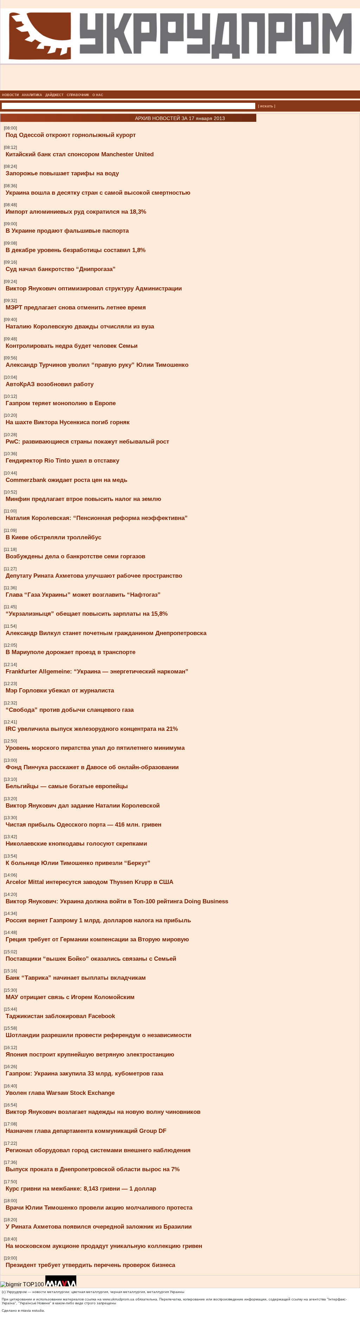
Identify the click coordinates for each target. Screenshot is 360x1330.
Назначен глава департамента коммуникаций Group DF (86, 1130)
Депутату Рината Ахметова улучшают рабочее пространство (94, 575)
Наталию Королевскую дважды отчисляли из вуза (80, 326)
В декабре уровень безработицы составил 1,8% (76, 249)
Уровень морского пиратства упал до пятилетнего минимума (95, 747)
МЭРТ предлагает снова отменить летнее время (76, 307)
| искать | (266, 106)
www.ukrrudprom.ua (118, 1299)
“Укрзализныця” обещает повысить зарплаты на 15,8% (87, 613)
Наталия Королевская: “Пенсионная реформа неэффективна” (97, 517)
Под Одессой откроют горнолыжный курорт (71, 134)
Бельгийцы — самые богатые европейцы (67, 786)
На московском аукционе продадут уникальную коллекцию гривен (104, 1245)
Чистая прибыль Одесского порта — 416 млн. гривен (83, 824)
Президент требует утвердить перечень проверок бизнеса (90, 1264)
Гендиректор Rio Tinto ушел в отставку (62, 460)
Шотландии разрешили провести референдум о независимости (98, 1035)
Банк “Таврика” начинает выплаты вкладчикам (76, 977)
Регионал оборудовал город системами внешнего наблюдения (98, 1150)
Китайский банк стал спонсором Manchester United (80, 154)
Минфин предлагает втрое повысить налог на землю (83, 498)
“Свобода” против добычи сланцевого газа (70, 709)
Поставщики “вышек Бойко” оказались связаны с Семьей (91, 958)
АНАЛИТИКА (32, 95)
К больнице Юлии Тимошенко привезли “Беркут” (78, 862)
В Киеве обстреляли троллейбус (53, 537)
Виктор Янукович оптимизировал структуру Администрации (94, 288)
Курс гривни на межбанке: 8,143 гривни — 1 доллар (81, 1188)
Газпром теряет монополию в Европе (61, 403)
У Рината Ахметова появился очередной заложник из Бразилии (99, 1226)
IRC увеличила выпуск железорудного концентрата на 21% (92, 728)
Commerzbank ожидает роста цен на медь (66, 479)
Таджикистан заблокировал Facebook (60, 1016)
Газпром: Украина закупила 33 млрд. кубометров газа (84, 1073)
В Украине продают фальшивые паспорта (67, 230)
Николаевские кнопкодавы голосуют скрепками (76, 843)
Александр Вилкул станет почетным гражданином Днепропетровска (106, 632)
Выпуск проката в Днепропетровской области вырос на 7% (93, 1169)
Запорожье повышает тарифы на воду (62, 173)
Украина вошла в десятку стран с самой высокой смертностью (98, 192)
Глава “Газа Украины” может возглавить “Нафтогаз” (83, 594)
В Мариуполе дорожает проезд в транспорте (70, 651)
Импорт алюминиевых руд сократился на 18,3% (76, 211)
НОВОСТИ (10, 95)
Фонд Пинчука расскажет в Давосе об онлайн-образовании (92, 767)
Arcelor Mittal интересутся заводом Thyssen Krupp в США (89, 881)
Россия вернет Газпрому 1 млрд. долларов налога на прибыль (98, 920)
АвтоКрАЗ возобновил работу (50, 384)
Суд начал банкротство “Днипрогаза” (61, 268)
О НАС (97, 95)
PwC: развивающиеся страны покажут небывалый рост (87, 441)
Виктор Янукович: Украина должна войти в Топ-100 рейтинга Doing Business (117, 901)
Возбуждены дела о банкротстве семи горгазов (75, 556)
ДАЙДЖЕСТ (54, 95)
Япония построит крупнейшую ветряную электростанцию (90, 1054)
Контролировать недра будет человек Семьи (71, 345)
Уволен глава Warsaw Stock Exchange (60, 1092)
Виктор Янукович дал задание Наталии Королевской (83, 805)
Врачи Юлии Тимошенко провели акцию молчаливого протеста (99, 1207)
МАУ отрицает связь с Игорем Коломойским (70, 996)
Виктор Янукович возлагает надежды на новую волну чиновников (103, 1111)
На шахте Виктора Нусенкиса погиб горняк (68, 422)
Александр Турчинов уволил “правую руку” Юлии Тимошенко (97, 364)
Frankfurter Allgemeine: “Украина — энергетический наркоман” (97, 671)
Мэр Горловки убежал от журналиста (60, 690)
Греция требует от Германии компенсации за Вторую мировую (97, 939)
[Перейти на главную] (180, 88)
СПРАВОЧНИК (78, 95)
